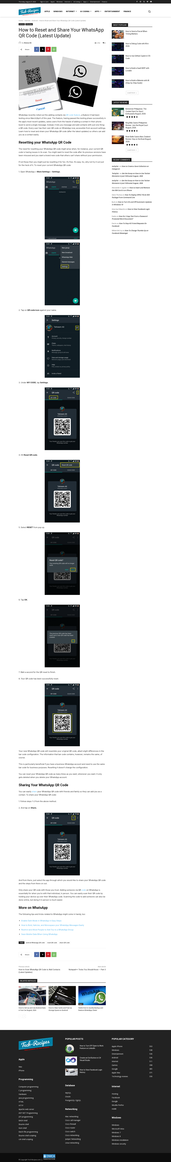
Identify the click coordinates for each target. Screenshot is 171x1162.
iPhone (21, 1070)
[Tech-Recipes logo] (30, 11)
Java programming (26, 1098)
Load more (131, 93)
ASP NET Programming (28, 1113)
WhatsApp (29, 24)
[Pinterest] (48, 49)
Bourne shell (24, 1124)
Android (35, 21)
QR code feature (73, 115)
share (34, 791)
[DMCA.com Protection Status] (49, 1160)
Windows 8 (116, 1136)
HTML (21, 1101)
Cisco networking (72, 1135)
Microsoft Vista (118, 1129)
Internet (27, 21)
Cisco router (70, 1128)
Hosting (115, 1094)
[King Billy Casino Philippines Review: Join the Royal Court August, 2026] (118, 126)
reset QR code (52, 943)
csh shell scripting (26, 1139)
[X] (144, 1)
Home (21, 21)
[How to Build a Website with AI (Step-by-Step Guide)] (118, 83)
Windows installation (120, 1140)
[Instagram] (140, 1)
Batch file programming (28, 1132)
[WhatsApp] (53, 49)
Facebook (116, 1097)
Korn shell (23, 1128)
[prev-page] (20, 1016)
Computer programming (28, 1086)
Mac (20, 1067)
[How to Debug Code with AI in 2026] (118, 46)
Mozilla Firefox (118, 1105)
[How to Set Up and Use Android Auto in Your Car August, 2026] (32, 995)
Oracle (67, 1096)
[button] (149, 11)
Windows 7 (116, 1132)
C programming (25, 1090)
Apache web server (26, 1109)
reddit (114, 1109)
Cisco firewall (70, 1124)
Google (115, 1101)
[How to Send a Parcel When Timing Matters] (118, 34)
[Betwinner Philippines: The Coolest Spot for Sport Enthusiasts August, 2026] (118, 112)
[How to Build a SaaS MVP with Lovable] (118, 71)
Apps (80, 1004)
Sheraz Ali (28, 43)
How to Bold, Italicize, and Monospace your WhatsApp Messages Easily (52, 925)
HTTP (21, 1105)
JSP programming (26, 1117)
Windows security (119, 1144)
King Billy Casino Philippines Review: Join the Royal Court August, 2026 (137, 125)
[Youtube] (150, 1)
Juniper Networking (73, 1139)
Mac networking (71, 1116)
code (83, 890)
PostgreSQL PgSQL (73, 1100)
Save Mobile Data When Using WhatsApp (39, 934)
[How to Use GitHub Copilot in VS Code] (118, 59)
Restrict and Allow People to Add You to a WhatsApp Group (47, 929)
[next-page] (24, 1016)
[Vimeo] (147, 1)
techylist (115, 166)
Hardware (23, 1094)
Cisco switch (70, 1131)
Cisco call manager (72, 1120)
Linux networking (72, 1143)
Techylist (115, 173)
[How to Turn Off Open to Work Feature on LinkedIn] (69, 1048)
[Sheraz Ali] (20, 43)
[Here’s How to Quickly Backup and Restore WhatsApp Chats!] (92, 995)
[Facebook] (137, 1)
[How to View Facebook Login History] (71, 1072)
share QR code (64, 943)
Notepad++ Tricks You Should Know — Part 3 (87, 969)
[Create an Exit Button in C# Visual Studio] (71, 1061)
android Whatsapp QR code (35, 943)
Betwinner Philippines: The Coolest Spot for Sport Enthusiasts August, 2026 (136, 111)
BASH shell (23, 1120)
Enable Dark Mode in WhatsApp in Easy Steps (41, 920)
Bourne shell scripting (27, 1135)
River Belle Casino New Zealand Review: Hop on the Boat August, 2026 (138, 139)
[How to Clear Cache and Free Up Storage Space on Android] (62, 995)
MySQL (68, 1093)
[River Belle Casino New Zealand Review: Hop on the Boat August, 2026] (118, 140)
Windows (115, 1125)
